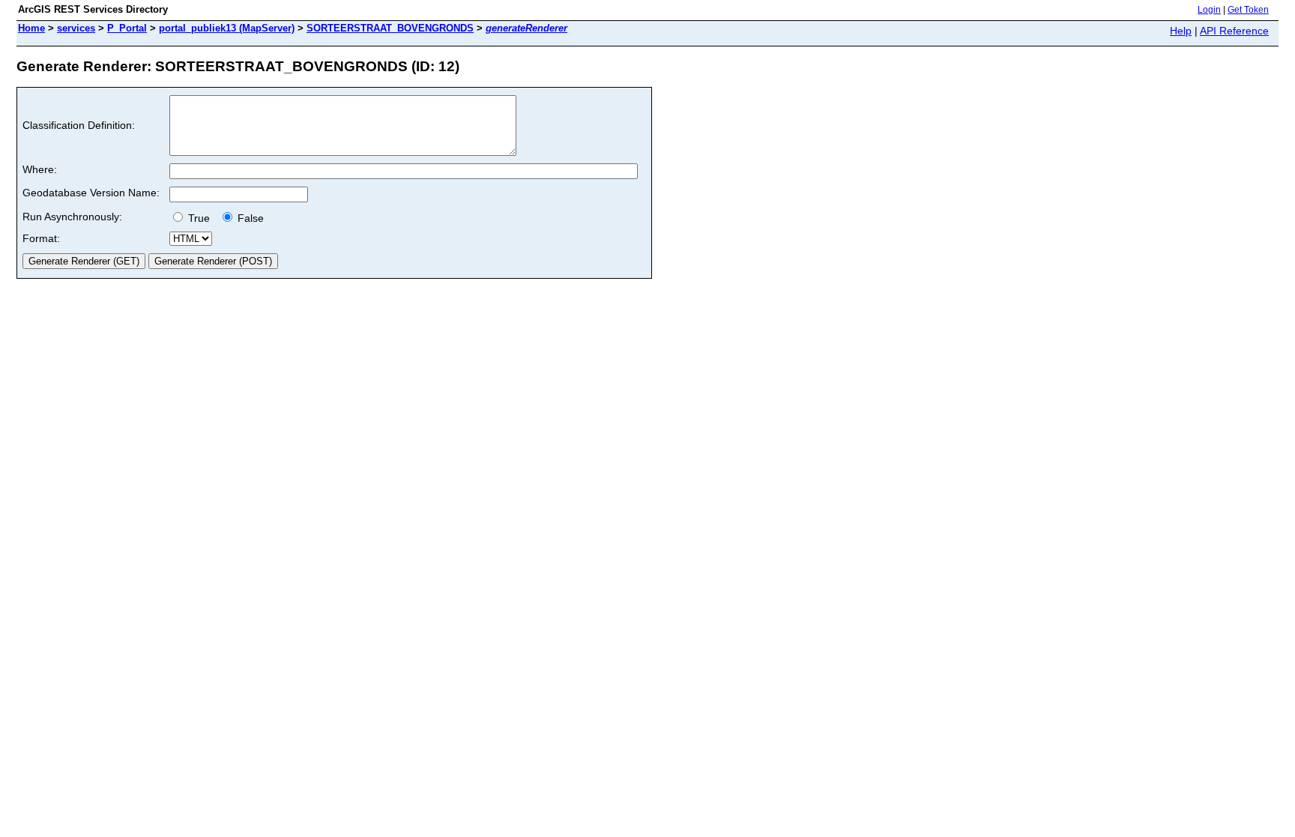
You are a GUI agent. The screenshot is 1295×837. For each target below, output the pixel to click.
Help (1181, 31)
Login (1209, 9)
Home (31, 28)
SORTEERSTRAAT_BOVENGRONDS (390, 28)
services (76, 28)
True (200, 218)
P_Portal (127, 28)
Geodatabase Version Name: (91, 193)
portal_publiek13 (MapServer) (227, 28)
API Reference (1234, 31)
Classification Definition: (78, 125)
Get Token (1248, 9)
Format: (41, 238)
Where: (39, 169)
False (249, 218)
